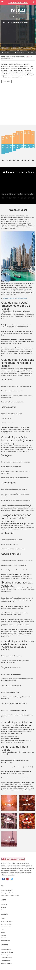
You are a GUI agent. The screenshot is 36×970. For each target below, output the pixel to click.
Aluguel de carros (6, 963)
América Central (6, 924)
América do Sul (6, 927)
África (3, 918)
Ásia (2, 929)
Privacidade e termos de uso (10, 896)
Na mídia (4, 904)
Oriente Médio (5, 56)
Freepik (7, 281)
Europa (3, 935)
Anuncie (3, 907)
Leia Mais (6, 81)
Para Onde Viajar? (6, 890)
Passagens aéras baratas (9, 893)
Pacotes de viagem (7, 952)
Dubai (28, 56)
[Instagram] (8, 879)
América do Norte (6, 921)
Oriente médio (5, 941)
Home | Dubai (19, 16)
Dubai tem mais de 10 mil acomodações (15, 298)
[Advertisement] (18, 104)
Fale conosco (5, 910)
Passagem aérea (6, 949)
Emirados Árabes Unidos (18, 56)
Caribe (3, 932)
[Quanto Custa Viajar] (18, 2)
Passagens (7, 52)
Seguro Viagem (6, 960)
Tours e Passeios (6, 957)
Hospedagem (5, 955)
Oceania (3, 938)
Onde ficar (20, 52)
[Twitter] (12, 879)
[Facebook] (3, 879)
